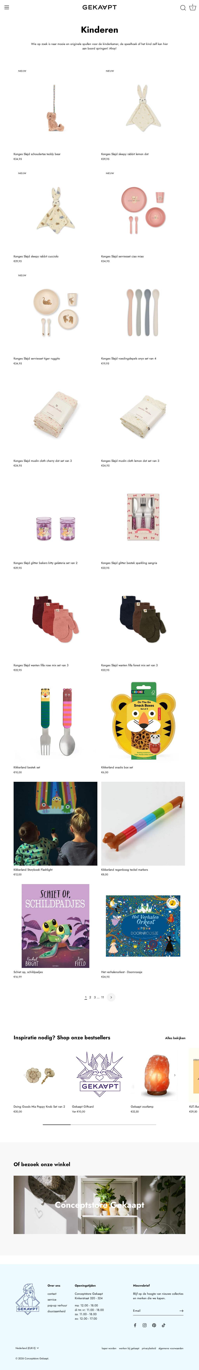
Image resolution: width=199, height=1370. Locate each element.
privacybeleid (149, 1348)
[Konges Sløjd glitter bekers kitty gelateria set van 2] (55, 517)
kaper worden (109, 1348)
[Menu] (7, 7)
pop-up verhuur (57, 1305)
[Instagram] (145, 1325)
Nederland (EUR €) (26, 1348)
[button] (24, 1075)
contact (52, 1294)
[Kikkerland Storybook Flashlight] (55, 824)
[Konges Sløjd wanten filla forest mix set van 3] (143, 619)
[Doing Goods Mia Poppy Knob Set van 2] (41, 1075)
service (52, 1299)
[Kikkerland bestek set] (55, 721)
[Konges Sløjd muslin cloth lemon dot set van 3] (143, 415)
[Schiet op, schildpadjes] (55, 926)
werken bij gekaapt (129, 1348)
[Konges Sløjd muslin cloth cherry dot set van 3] (55, 415)
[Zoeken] (183, 8)
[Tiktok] (164, 1325)
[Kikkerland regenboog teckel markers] (143, 824)
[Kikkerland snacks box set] (143, 721)
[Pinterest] (154, 1325)
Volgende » (111, 997)
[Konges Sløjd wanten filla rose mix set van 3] (55, 619)
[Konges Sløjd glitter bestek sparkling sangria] (143, 517)
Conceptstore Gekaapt (36, 1358)
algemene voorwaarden (171, 1348)
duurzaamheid (56, 1311)
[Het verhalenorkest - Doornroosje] (143, 926)
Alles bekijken (175, 1038)
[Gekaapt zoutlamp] (158, 1075)
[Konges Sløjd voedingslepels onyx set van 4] (143, 312)
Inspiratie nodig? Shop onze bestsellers (62, 1037)
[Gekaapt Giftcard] (99, 1075)
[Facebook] (135, 1325)
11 (102, 997)
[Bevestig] (181, 1311)
